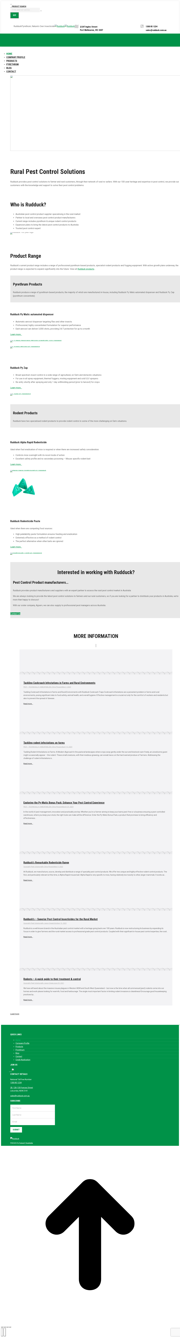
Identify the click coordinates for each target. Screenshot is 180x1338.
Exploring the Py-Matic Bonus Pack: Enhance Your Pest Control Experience (63, 802)
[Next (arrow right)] (5, 1332)
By (56, 687)
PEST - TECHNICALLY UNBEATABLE (36, 687)
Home (18, 1040)
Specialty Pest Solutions (32, 867)
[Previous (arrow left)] (2, 1332)
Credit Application (23, 1060)
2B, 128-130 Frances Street (21, 1088)
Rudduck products (86, 269)
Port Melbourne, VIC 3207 (91, 30)
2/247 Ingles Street (88, 27)
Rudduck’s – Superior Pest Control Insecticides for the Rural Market (60, 919)
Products (19, 1046)
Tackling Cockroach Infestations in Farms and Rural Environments (59, 682)
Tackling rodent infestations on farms (44, 742)
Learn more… (16, 334)
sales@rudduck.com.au (156, 30)
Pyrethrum (20, 1050)
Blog (17, 1053)
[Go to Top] (90, 1323)
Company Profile (22, 1043)
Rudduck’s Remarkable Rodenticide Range (46, 862)
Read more (27, 704)
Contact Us (15, 613)
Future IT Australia (26, 1143)
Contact (19, 1056)
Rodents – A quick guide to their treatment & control (52, 979)
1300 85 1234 (151, 26)
